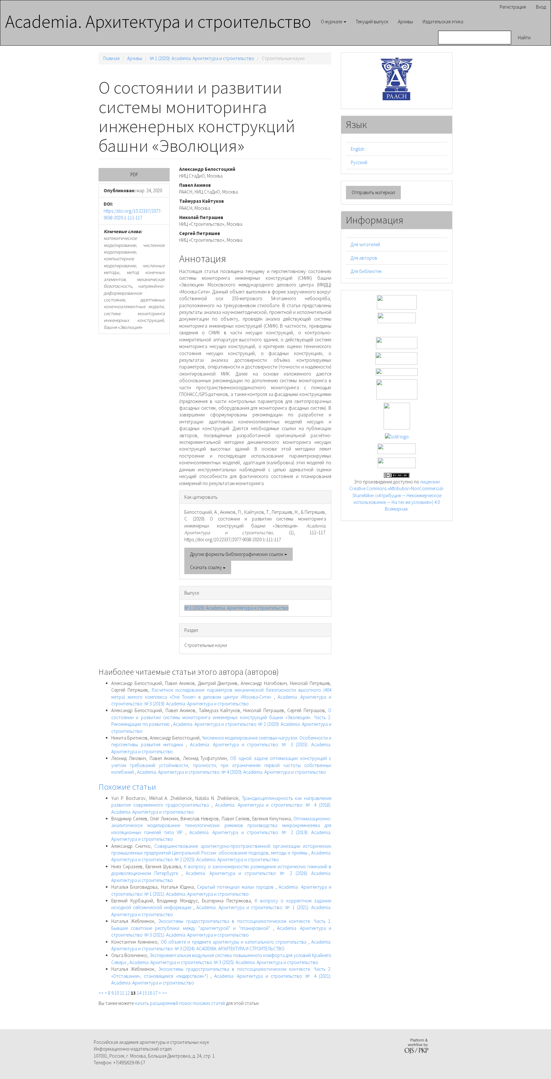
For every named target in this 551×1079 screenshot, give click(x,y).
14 (139, 993)
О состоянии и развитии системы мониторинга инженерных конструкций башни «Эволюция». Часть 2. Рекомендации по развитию (221, 717)
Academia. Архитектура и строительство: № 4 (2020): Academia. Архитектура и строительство (231, 772)
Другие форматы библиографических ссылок (237, 554)
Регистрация (513, 7)
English (357, 149)
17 (155, 993)
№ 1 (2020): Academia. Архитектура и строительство (202, 58)
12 (127, 993)
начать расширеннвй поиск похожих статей (180, 1003)
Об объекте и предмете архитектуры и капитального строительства (234, 942)
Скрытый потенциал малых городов (236, 887)
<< (101, 993)
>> (164, 993)
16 (150, 993)
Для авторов (364, 258)
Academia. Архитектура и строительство (158, 21)
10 (116, 993)
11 (122, 993)
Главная (111, 58)
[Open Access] (397, 302)
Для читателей (365, 244)
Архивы (405, 22)
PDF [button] (134, 174)
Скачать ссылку (206, 567)
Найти (524, 37)
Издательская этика (442, 22)
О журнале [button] (332, 22)
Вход (541, 7)
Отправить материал (373, 192)
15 (144, 993)
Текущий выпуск (372, 22)
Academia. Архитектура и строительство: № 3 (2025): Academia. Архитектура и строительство (223, 962)
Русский (359, 162)
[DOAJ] (397, 372)
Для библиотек (366, 271)
